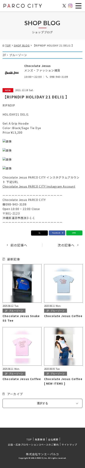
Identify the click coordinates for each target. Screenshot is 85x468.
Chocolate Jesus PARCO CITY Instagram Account (39, 186)
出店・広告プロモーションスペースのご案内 (33, 444)
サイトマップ (69, 444)
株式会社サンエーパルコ (42, 454)
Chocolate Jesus (37, 66)
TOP (29, 439)
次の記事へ (66, 245)
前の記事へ (18, 245)
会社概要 (53, 439)
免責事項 (40, 439)
